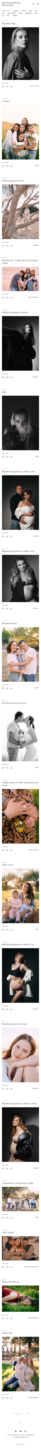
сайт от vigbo (20, 1444)
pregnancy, (32, 1266)
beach (35, 13)
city (3, 15)
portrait (24, 11)
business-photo (12, 13)
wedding (14, 15)
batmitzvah (28, 13)
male (8, 15)
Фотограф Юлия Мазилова (11, 3)
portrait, (32, 86)
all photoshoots (6, 11)
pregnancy (16, 11)
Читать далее (5, 83)
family (21, 13)
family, (30, 297)
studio (31, 11)
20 (28, 1413)
